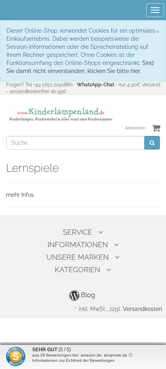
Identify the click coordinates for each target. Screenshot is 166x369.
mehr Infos (20, 195)
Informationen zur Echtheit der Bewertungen (73, 360)
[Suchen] (152, 143)
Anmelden (135, 128)
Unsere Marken (77, 257)
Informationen (78, 244)
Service (77, 232)
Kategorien (77, 269)
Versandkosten (142, 309)
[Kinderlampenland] (60, 114)
